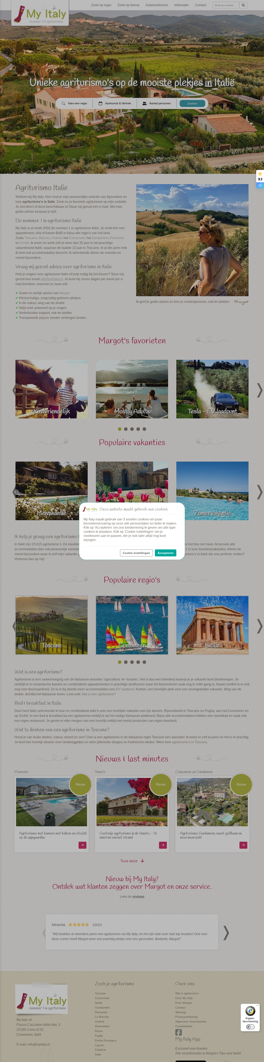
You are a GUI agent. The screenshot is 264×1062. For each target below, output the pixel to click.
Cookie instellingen (136, 553)
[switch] (250, 1026)
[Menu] (257, 1006)
